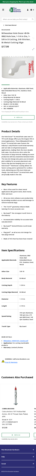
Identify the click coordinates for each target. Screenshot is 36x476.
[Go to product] (15, 395)
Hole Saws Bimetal (10, 25)
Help (3, 457)
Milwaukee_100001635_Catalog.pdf (16, 341)
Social (3, 464)
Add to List (19, 117)
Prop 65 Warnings (11, 362)
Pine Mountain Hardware (10, 450)
